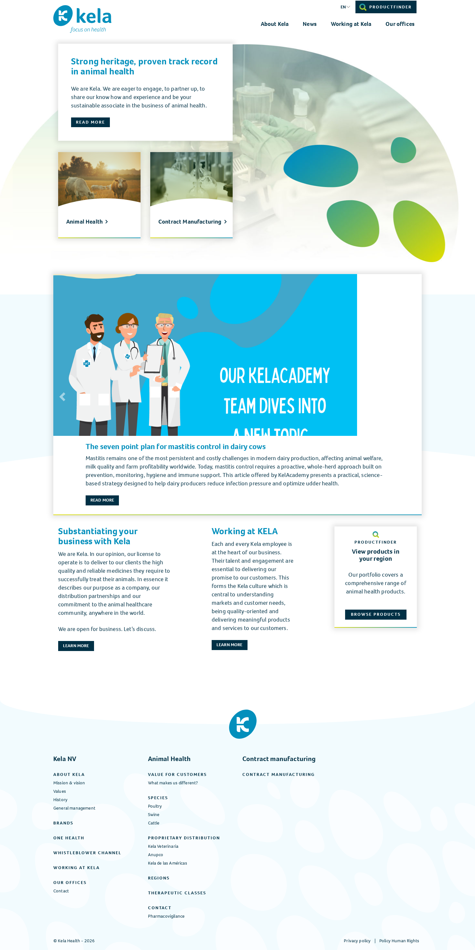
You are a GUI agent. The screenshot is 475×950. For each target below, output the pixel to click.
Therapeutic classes (177, 893)
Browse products (376, 614)
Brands (63, 823)
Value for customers (177, 774)
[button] (61, 394)
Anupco (156, 855)
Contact (61, 891)
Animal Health (84, 222)
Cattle (154, 823)
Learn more (76, 646)
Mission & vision (69, 783)
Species (158, 798)
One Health (68, 838)
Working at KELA (245, 531)
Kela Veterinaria (163, 846)
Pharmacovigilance (166, 916)
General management (74, 808)
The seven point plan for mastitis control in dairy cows (176, 446)
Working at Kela (351, 24)
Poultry (155, 806)
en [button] (343, 7)
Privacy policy (357, 941)
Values (59, 791)
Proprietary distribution (184, 838)
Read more (90, 122)
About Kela (275, 24)
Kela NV (64, 759)
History (60, 800)
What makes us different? (173, 783)
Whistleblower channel (87, 853)
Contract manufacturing (279, 759)
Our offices (400, 24)
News (310, 24)
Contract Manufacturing (190, 222)
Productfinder (390, 7)
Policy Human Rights (399, 941)
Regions (159, 878)
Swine (154, 815)
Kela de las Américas (167, 863)
